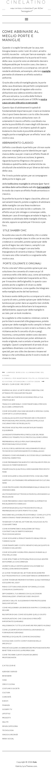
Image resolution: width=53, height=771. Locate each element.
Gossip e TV (7, 709)
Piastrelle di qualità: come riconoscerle (21, 636)
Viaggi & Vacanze (10, 734)
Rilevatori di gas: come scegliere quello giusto (24, 614)
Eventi (5, 701)
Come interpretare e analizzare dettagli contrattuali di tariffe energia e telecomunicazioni (21, 531)
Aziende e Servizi (9, 671)
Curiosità (6, 697)
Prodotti (6, 718)
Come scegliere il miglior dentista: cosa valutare (25, 476)
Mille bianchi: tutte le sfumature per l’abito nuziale (26, 625)
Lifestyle (6, 713)
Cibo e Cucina (8, 684)
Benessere (7, 676)
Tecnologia (8, 730)
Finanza (6, 705)
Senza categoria (10, 726)
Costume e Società (10, 688)
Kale (35, 762)
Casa (4, 680)
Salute (5, 722)
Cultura (6, 692)
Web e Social (8, 739)
